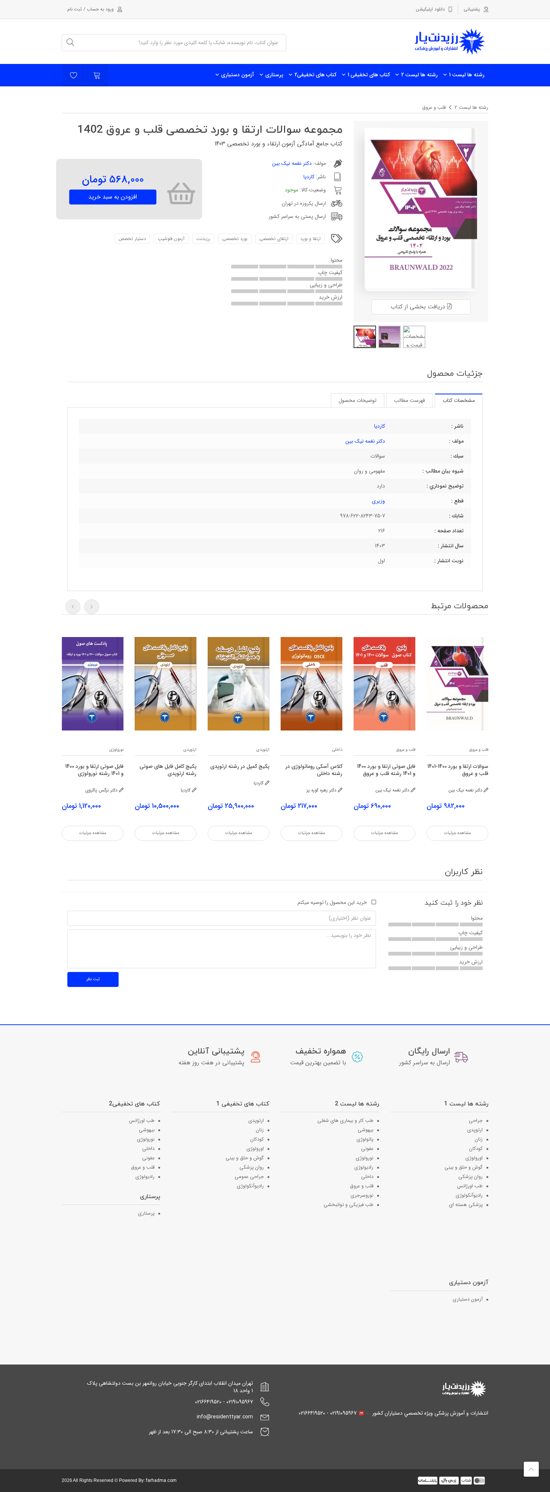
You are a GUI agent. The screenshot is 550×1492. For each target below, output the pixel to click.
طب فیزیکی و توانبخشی (348, 1205)
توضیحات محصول (357, 400)
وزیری (378, 501)
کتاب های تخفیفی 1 (369, 75)
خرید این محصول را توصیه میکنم (332, 902)
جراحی (476, 1120)
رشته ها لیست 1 (467, 75)
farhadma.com (161, 1480)
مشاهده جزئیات (457, 833)
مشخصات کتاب (459, 400)
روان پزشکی (470, 1176)
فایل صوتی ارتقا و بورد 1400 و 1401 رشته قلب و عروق (386, 770)
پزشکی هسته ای (466, 1205)
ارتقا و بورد (310, 238)
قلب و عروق (434, 107)
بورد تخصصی (234, 238)
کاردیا (308, 177)
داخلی (337, 749)
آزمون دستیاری (237, 75)
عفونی (367, 1148)
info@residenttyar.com (225, 1417)
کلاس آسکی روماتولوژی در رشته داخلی (313, 770)
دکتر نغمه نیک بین (292, 163)
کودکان (476, 1148)
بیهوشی (365, 1130)
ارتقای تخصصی (273, 238)
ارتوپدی (262, 749)
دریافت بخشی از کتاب (419, 306)
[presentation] (72, 606)
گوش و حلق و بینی (463, 1167)
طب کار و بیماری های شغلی (345, 1120)
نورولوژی (116, 749)
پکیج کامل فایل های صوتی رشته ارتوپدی (168, 770)
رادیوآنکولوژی (469, 1195)
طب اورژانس (470, 1186)
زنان (479, 1139)
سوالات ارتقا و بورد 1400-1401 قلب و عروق (457, 770)
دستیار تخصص (132, 238)
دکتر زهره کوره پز (322, 790)
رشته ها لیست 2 (419, 75)
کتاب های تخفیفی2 (315, 75)
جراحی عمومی (249, 1176)
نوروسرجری (362, 1195)
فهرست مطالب (409, 400)
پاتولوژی (365, 1139)
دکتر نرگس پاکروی (102, 790)
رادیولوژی (363, 1167)
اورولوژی (474, 1158)
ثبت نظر (93, 979)
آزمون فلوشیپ (171, 238)
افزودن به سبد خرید (112, 197)
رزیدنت (203, 238)
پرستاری (274, 75)
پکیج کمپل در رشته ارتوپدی (239, 766)
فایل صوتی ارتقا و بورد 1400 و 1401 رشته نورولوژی (94, 770)
